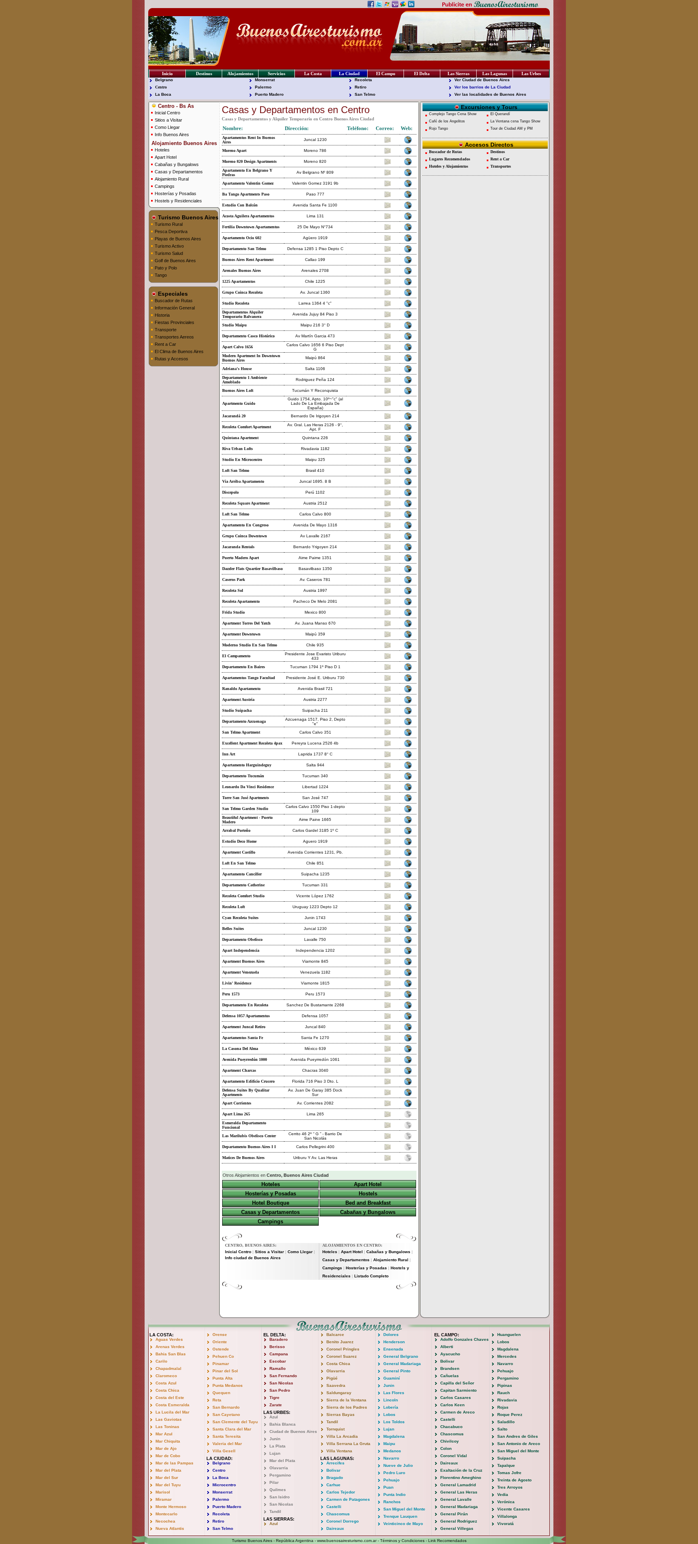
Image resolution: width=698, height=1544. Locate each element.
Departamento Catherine (243, 885)
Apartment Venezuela (240, 972)
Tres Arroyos (510, 1487)
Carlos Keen (452, 1405)
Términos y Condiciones (402, 1540)
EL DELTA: (274, 1334)
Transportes (500, 166)
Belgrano (164, 80)
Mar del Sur (167, 1477)
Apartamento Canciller (242, 874)
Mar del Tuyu (168, 1485)
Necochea (165, 1521)
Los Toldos (394, 1422)
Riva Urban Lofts (237, 448)
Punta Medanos (227, 1385)
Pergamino (280, 1475)
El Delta (422, 73)
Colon (446, 1448)
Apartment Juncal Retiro (243, 1026)
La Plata (277, 1446)
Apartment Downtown (241, 634)
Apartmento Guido (238, 403)
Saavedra (335, 1385)
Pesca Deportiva (171, 231)
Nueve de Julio (398, 1465)
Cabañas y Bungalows (177, 164)
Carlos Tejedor (340, 1492)
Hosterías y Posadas (175, 193)
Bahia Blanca (282, 1424)
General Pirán (454, 1514)
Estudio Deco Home (239, 841)
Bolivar (333, 1470)
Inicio (167, 73)
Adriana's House (237, 368)
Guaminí (391, 1378)
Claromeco (166, 1376)
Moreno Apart (234, 150)
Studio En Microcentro (242, 459)
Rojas (503, 1407)
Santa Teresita (226, 1436)
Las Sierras (458, 73)
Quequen (221, 1392)
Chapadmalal (168, 1368)
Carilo (161, 1361)
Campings (164, 186)
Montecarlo (166, 1514)
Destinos (204, 73)
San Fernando (283, 1376)
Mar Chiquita (168, 1441)
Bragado (334, 1477)
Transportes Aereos (174, 336)
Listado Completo (371, 1276)
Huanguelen (509, 1334)
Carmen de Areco (457, 1412)
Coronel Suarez (341, 1356)
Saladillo (506, 1422)
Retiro (360, 87)
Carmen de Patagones (348, 1499)
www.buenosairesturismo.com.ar (346, 1540)
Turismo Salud (169, 253)
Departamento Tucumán (243, 776)
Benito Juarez (339, 1342)
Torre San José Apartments (245, 797)
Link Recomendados (447, 1540)
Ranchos (392, 1502)
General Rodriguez (458, 1521)
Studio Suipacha (237, 710)
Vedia (502, 1494)
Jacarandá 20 (234, 416)
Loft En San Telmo (239, 863)
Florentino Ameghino (460, 1477)
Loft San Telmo (235, 470)
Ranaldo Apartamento (241, 688)
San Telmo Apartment (241, 732)
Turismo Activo (169, 246)
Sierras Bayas (340, 1414)
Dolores (391, 1334)
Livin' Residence (236, 983)
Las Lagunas (494, 73)
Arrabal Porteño (236, 830)
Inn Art (228, 754)
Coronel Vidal (453, 1456)
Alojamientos (240, 73)
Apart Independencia (240, 950)
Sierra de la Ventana (346, 1400)
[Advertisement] (319, 1301)
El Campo (385, 73)
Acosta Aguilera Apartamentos (248, 216)
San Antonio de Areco (518, 1443)
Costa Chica (167, 1390)
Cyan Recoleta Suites (240, 917)
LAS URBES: (276, 1412)
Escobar (277, 1361)
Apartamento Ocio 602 (241, 238)
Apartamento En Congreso (245, 525)
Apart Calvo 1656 (237, 347)
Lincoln (390, 1400)
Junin (274, 1439)
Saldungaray (338, 1392)
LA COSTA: (161, 1334)
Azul (273, 1417)
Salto (502, 1429)
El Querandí (500, 114)
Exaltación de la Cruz (461, 1470)
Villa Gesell (223, 1451)
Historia (162, 315)
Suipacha (506, 1458)
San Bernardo (226, 1407)
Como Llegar (167, 127)
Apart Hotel (166, 157)
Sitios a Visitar (168, 120)
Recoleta (363, 80)
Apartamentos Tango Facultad (248, 677)
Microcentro (224, 1485)
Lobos (389, 1414)
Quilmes (277, 1489)
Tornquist (335, 1429)
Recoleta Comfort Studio (243, 896)
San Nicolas (281, 1383)
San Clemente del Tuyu (235, 1422)
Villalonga (507, 1516)
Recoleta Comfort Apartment (246, 427)
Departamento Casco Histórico (248, 336)
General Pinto (396, 1371)
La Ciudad (349, 73)
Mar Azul (164, 1434)
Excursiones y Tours (488, 107)
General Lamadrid (458, 1485)
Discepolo (230, 492)
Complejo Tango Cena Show (453, 114)
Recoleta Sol (232, 590)
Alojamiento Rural (172, 179)
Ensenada (393, 1349)
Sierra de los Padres (346, 1407)
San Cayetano (226, 1414)
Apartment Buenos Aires (243, 961)
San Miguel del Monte (404, 1509)
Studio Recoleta (235, 303)
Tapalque (506, 1465)
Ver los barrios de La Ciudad (482, 87)
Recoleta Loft (233, 907)
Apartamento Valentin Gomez (247, 183)
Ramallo (277, 1368)
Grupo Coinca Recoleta (242, 292)
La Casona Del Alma (240, 1048)
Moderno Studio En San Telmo (249, 645)
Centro (161, 87)
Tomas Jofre (509, 1472)
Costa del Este (170, 1397)
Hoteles (162, 149)
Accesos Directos (488, 144)
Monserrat (265, 80)
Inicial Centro (167, 112)
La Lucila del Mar (172, 1412)
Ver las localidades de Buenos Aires (490, 94)
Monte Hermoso (171, 1506)
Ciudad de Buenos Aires (293, 1431)
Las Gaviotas (169, 1419)
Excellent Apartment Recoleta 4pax (252, 743)
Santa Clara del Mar (231, 1429)
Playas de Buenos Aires (178, 238)
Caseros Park (233, 579)
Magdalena (394, 1436)
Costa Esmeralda (172, 1405)
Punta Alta (222, 1378)
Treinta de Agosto (514, 1480)
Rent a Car (165, 344)
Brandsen (449, 1368)
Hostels (368, 1194)
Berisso (277, 1346)
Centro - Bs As (175, 106)
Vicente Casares (513, 1509)
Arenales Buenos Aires (241, 270)
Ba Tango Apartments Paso (245, 194)
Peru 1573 (231, 994)
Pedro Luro (394, 1472)
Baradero (278, 1339)
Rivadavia (507, 1400)
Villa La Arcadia (342, 1436)
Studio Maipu (234, 325)
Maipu (389, 1443)
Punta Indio (394, 1494)
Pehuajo (391, 1480)
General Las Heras (458, 1492)
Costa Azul (166, 1383)
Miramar (164, 1499)
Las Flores (393, 1392)
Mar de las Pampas (174, 1463)
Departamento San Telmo (244, 248)
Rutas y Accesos (171, 358)
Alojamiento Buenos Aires (183, 143)
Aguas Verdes (169, 1339)
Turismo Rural (169, 224)
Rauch (503, 1392)
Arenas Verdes (170, 1346)
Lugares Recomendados (449, 159)
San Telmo (365, 94)
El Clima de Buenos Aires (179, 351)
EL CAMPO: (446, 1334)
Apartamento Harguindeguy (246, 765)
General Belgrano (400, 1356)
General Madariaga (402, 1363)
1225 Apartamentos (238, 281)
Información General (175, 307)
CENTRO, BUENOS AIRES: (250, 1245)
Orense (219, 1334)
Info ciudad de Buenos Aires (253, 1258)
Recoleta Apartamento (241, 601)
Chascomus (338, 1514)
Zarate (275, 1405)
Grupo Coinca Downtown (244, 536)
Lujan (274, 1453)
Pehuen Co (223, 1356)
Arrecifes (335, 1463)
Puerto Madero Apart (240, 557)
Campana (278, 1354)
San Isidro (279, 1497)
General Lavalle (456, 1499)
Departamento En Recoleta (245, 1005)
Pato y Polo (166, 267)
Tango (161, 275)
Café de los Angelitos (447, 121)
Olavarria (278, 1468)
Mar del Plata (168, 1470)
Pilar (274, 1482)
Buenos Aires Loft (237, 390)
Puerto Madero (269, 94)
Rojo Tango (438, 128)
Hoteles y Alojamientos (448, 166)
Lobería (390, 1407)
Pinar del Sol (225, 1371)
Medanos (392, 1451)
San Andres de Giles (517, 1436)
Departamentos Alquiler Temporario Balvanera (242, 314)
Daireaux (335, 1528)
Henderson (394, 1342)
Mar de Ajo (166, 1448)
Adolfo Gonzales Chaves (464, 1339)
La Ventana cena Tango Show (515, 121)
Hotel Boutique (270, 1203)
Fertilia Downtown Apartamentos (251, 227)
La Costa (313, 73)
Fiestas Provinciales (174, 322)
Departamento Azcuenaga (244, 721)
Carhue (333, 1485)
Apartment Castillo (238, 852)
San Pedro (279, 1390)
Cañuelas (449, 1376)
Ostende (220, 1349)
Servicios (276, 73)
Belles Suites (233, 928)
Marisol (163, 1492)
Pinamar (220, 1363)
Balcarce (335, 1334)
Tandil (275, 1511)
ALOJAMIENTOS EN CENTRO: (352, 1245)
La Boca (163, 94)
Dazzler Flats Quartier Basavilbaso (252, 568)
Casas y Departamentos (179, 171)
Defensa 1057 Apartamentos (246, 1016)
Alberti (446, 1346)
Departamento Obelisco (242, 939)
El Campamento (236, 656)
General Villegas (456, 1528)
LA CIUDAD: (219, 1458)
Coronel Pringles (343, 1349)
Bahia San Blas (171, 1354)
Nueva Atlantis (170, 1528)
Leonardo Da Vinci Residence (248, 787)
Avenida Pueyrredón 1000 (244, 1059)
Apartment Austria (238, 699)
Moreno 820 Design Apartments (249, 161)
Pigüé (332, 1378)
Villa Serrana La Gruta (348, 1443)
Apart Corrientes (236, 1103)
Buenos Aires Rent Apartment (247, 259)
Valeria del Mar (227, 1443)
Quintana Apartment (240, 437)
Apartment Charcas (239, 1070)
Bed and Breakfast (368, 1203)
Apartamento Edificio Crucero (248, 1081)
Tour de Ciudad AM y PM (511, 128)
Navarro (391, 1458)
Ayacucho (450, 1354)
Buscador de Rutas (174, 300)
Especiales (172, 293)
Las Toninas (167, 1426)
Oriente (219, 1342)
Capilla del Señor (457, 1383)
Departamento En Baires (243, 667)
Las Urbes (531, 73)
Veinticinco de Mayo (403, 1523)
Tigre (274, 1397)
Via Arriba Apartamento (243, 481)
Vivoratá (505, 1523)
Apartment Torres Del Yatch (246, 623)
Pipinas (504, 1385)
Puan (388, 1487)
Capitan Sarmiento (458, 1390)
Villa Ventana (339, 1451)
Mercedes (507, 1356)
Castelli (333, 1506)
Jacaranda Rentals (238, 547)
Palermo (263, 87)
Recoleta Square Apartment (245, 503)
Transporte (166, 329)
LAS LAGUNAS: (337, 1458)
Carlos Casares (455, 1397)
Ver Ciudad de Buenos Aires (482, 80)
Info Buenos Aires (172, 134)
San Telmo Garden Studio (245, 808)
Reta (216, 1400)
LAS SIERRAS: (278, 1519)
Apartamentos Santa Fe (242, 1037)
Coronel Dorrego (342, 1521)
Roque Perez (509, 1414)
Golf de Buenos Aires (175, 260)
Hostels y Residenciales (178, 200)
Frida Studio (233, 612)
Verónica (506, 1502)
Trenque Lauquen (400, 1516)
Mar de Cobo (168, 1456)
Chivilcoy (449, 1441)
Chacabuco (451, 1426)
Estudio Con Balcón (240, 205)
